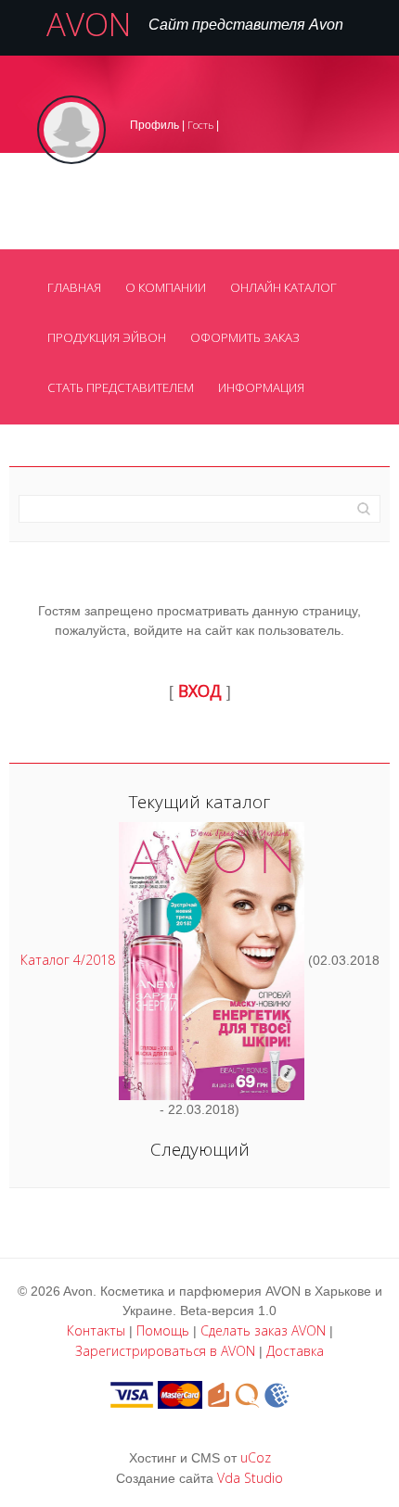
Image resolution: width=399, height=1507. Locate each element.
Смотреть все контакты (106, 241)
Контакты (96, 1330)
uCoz (255, 1457)
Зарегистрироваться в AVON (165, 1351)
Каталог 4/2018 (67, 959)
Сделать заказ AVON (263, 1330)
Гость (200, 125)
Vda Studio (250, 1478)
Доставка (295, 1351)
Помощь (162, 1330)
